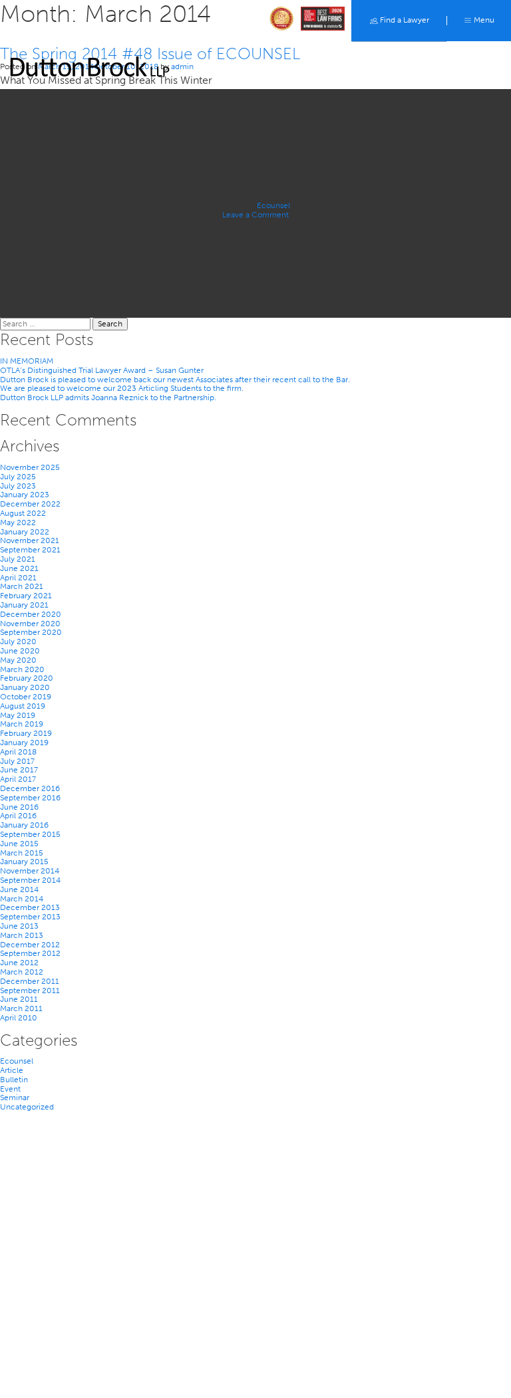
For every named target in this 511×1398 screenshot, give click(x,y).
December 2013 (30, 907)
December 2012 (30, 944)
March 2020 (22, 669)
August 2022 (23, 513)
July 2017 (17, 761)
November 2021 (29, 540)
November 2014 (29, 870)
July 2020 (18, 641)
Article (11, 1070)
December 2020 (30, 614)
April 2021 (18, 577)
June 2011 (19, 999)
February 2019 (26, 733)
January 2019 (24, 742)
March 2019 (21, 724)
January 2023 (24, 494)
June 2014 (19, 889)
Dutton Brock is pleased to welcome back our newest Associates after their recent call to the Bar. (175, 379)
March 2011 (21, 1008)
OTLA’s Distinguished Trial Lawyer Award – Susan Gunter (102, 370)
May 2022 (18, 522)
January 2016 (24, 825)
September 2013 (30, 916)
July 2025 (18, 476)
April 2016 (18, 815)
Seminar (14, 1097)
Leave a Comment (255, 214)
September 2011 (30, 990)
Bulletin (14, 1079)
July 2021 (17, 559)
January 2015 (24, 861)
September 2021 (30, 549)
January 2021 (24, 605)
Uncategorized (27, 1106)
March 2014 (21, 898)
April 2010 (18, 1017)
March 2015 (21, 853)
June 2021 (19, 568)
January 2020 (25, 687)
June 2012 (19, 962)
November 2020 (30, 623)
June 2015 (19, 843)
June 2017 (19, 769)
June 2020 (20, 650)
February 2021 (26, 595)
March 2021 (21, 586)
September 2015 (30, 834)
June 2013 (19, 926)
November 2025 (30, 467)
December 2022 (30, 504)
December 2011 (29, 981)
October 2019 (25, 696)
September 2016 (30, 797)
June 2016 (19, 807)
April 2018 (18, 752)
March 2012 (21, 972)
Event (10, 1089)
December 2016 (30, 788)
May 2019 (17, 715)
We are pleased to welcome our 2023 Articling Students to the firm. (122, 388)
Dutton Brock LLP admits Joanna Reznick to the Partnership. (108, 397)
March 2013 (21, 935)
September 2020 (31, 632)
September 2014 (30, 880)
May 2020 (18, 660)
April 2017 (18, 779)
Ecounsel (273, 205)
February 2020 (26, 678)
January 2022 (24, 531)
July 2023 (18, 486)
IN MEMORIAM (26, 361)
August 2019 (22, 706)
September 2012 (30, 953)
